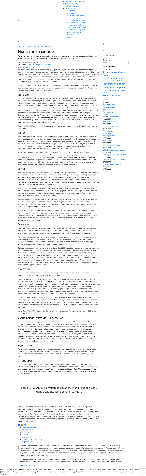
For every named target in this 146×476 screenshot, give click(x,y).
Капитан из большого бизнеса (114, 160)
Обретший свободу (110, 126)
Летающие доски (109, 112)
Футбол (72, 11)
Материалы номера (72, 4)
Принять (4, 475)
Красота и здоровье (77, 30)
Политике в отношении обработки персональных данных (114, 472)
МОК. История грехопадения (114, 150)
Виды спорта (70, 8)
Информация (27, 442)
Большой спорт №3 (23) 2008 (39, 65)
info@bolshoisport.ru (27, 465)
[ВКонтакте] (19, 425)
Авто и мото (74, 35)
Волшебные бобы (109, 121)
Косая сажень (108, 131)
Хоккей (72, 13)
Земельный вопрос (110, 117)
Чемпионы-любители (77, 25)
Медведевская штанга (111, 145)
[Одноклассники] (22, 425)
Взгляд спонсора (109, 140)
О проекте (26, 435)
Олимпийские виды (76, 15)
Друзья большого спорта (75, 1)
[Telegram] (24, 425)
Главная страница (25, 46)
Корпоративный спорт (78, 27)
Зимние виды (74, 18)
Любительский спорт (77, 23)
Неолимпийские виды (77, 20)
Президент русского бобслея (114, 155)
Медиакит (26, 437)
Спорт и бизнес (75, 32)
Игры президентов (110, 136)
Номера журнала (71, 6)
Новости (68, 37)
